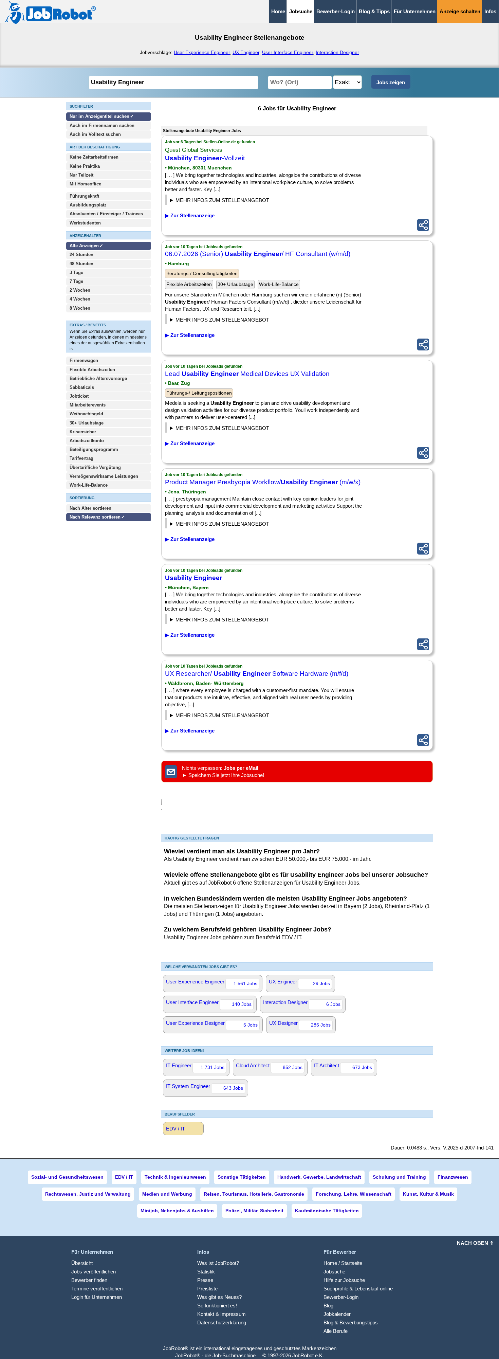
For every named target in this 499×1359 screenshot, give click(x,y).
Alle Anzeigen (85, 245)
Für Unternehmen (415, 11)
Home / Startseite (343, 1263)
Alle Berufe (336, 1331)
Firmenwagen (84, 360)
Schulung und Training (399, 1177)
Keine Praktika (85, 166)
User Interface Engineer (287, 52)
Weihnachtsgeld (86, 413)
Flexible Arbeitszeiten (92, 369)
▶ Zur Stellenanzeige (190, 215)
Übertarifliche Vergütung (95, 467)
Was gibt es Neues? (219, 1297)
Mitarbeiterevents (88, 404)
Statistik (206, 1271)
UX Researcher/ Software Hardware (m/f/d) (256, 673)
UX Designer (300, 1024)
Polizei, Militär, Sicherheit (254, 1210)
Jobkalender (337, 1314)
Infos (490, 11)
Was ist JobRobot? (218, 1263)
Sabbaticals (82, 387)
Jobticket (79, 396)
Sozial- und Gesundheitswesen (67, 1177)
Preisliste (207, 1288)
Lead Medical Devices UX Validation (247, 373)
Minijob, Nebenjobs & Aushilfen (177, 1210)
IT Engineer (195, 1066)
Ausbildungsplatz (88, 204)
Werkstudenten (85, 222)
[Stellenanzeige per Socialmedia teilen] (423, 225)
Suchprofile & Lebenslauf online (358, 1288)
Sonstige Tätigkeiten (242, 1177)
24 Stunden (81, 254)
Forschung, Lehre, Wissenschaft (353, 1194)
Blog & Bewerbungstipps (351, 1322)
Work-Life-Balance (89, 485)
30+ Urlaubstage (87, 422)
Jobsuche (334, 1271)
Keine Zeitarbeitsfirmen (94, 157)
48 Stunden (81, 263)
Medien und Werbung (167, 1194)
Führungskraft (84, 196)
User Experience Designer (212, 1024)
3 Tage (76, 272)
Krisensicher (83, 431)
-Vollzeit (205, 158)
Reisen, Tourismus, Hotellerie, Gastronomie (254, 1194)
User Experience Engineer (202, 52)
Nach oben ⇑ (475, 1243)
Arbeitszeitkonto (87, 440)
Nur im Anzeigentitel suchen (99, 116)
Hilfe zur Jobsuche (344, 1280)
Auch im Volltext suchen (95, 134)
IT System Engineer (204, 1087)
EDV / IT (175, 1128)
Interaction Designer (337, 52)
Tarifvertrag (81, 458)
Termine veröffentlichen (97, 1288)
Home (278, 11)
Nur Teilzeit (81, 175)
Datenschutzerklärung (221, 1322)
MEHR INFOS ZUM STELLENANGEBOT (222, 200)
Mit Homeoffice (85, 183)
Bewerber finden (89, 1280)
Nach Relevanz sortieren (95, 517)
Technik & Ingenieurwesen (175, 1177)
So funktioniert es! (217, 1305)
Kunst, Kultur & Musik (428, 1194)
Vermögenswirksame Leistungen (104, 476)
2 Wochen (80, 290)
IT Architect (343, 1066)
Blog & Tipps (374, 11)
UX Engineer (246, 52)
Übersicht (82, 1263)
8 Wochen (80, 308)
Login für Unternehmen (96, 1297)
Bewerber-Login (335, 11)
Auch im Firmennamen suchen (102, 125)
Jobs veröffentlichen (93, 1271)
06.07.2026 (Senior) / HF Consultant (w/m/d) (257, 253)
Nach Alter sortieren (90, 508)
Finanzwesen (453, 1177)
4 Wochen (80, 299)
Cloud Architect (269, 1066)
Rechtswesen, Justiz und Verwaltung (88, 1194)
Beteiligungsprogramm (94, 449)
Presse (205, 1280)
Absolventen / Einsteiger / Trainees (106, 213)
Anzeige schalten (460, 11)
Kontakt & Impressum (221, 1314)
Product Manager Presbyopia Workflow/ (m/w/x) (263, 482)
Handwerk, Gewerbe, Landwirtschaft (319, 1177)
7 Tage (76, 281)
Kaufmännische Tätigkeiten (327, 1210)
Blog (328, 1305)
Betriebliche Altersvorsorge (98, 378)
